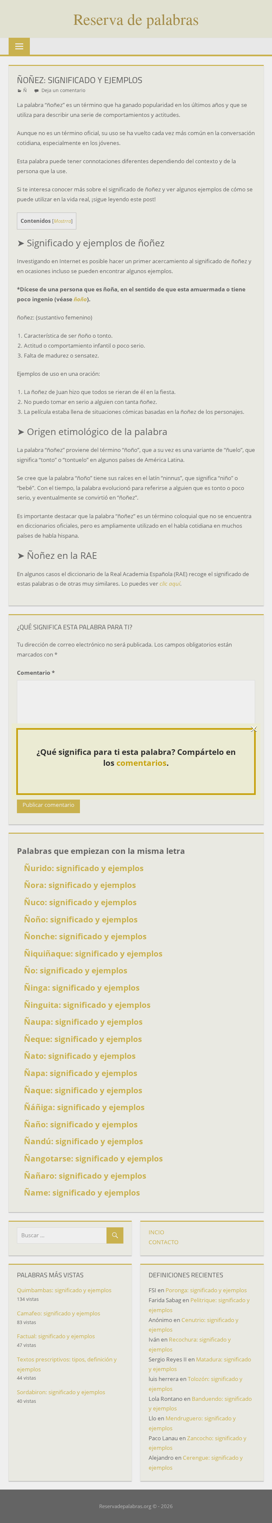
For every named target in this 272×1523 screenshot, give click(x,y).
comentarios (141, 762)
